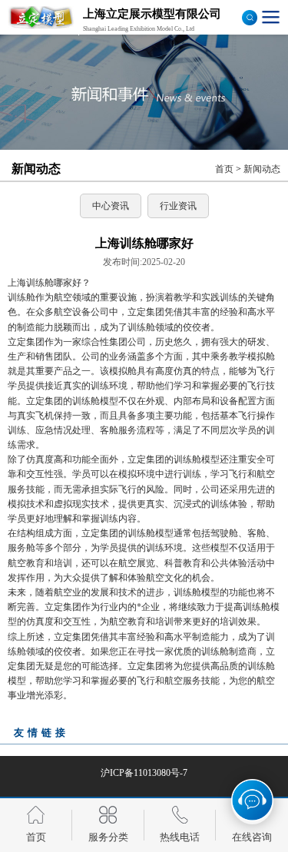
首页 (224, 169)
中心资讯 (110, 206)
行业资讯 (178, 206)
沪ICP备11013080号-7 (144, 772)
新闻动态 (261, 169)
